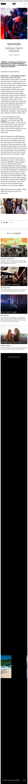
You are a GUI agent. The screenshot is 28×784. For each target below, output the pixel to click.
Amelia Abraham (14, 55)
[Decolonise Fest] (14, 276)
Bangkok (3, 255)
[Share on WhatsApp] (7, 222)
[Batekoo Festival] (14, 334)
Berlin (3, 312)
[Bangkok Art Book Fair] (14, 247)
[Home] (14, 3)
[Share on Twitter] (4, 222)
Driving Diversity (14, 51)
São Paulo (4, 342)
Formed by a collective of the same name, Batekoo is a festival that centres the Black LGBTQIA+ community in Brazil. (14, 348)
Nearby (3, 3)
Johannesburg (10, 48)
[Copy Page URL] (9, 222)
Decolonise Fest (5, 288)
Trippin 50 (19, 48)
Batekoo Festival (6, 345)
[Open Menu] (26, 4)
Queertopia (4, 75)
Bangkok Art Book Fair (7, 258)
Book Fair (15, 255)
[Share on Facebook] (1, 222)
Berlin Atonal (5, 315)
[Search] (24, 4)
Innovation (14, 312)
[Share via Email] (12, 222)
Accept (24, 780)
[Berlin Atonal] (14, 304)
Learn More (16, 780)
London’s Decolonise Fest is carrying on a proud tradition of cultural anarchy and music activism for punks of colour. (13, 290)
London (3, 284)
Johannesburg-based (18, 75)
